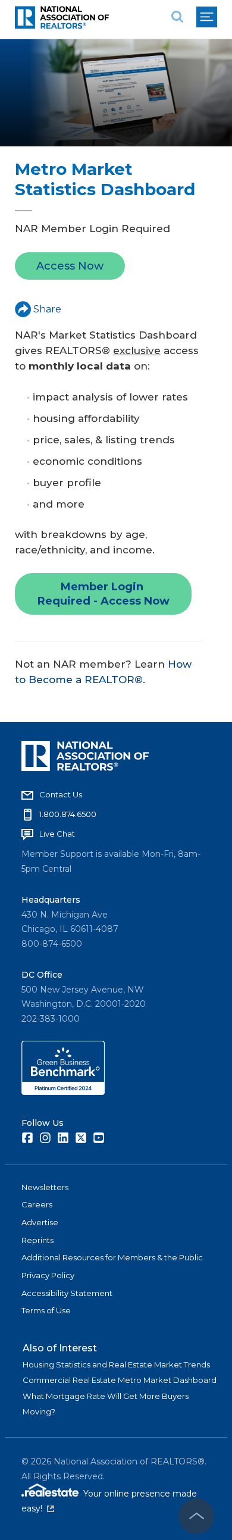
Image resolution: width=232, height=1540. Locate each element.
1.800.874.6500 (67, 814)
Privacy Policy (47, 1275)
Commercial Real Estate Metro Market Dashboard (120, 1380)
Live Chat (57, 833)
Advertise (39, 1222)
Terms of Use (46, 1310)
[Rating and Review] (63, 1092)
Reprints (37, 1240)
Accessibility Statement (66, 1293)
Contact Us (60, 794)
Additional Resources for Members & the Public (112, 1257)
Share (47, 309)
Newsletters (44, 1187)
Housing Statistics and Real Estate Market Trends (116, 1364)
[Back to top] (196, 1516)
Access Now (70, 266)
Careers (36, 1204)
